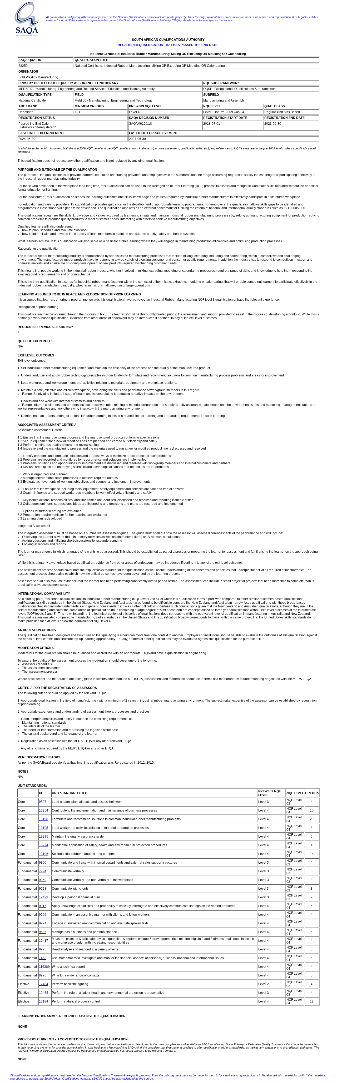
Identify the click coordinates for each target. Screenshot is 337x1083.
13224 (43, 845)
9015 (42, 906)
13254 (43, 810)
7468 (42, 958)
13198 (43, 819)
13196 (43, 854)
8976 (42, 975)
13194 (43, 1001)
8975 (42, 949)
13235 (43, 836)
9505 (42, 932)
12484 (43, 984)
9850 (42, 862)
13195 (43, 828)
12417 (43, 941)
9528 (42, 888)
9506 (42, 914)
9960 (42, 880)
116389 (44, 967)
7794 (42, 871)
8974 (42, 923)
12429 (43, 897)
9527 (42, 802)
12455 (43, 993)
